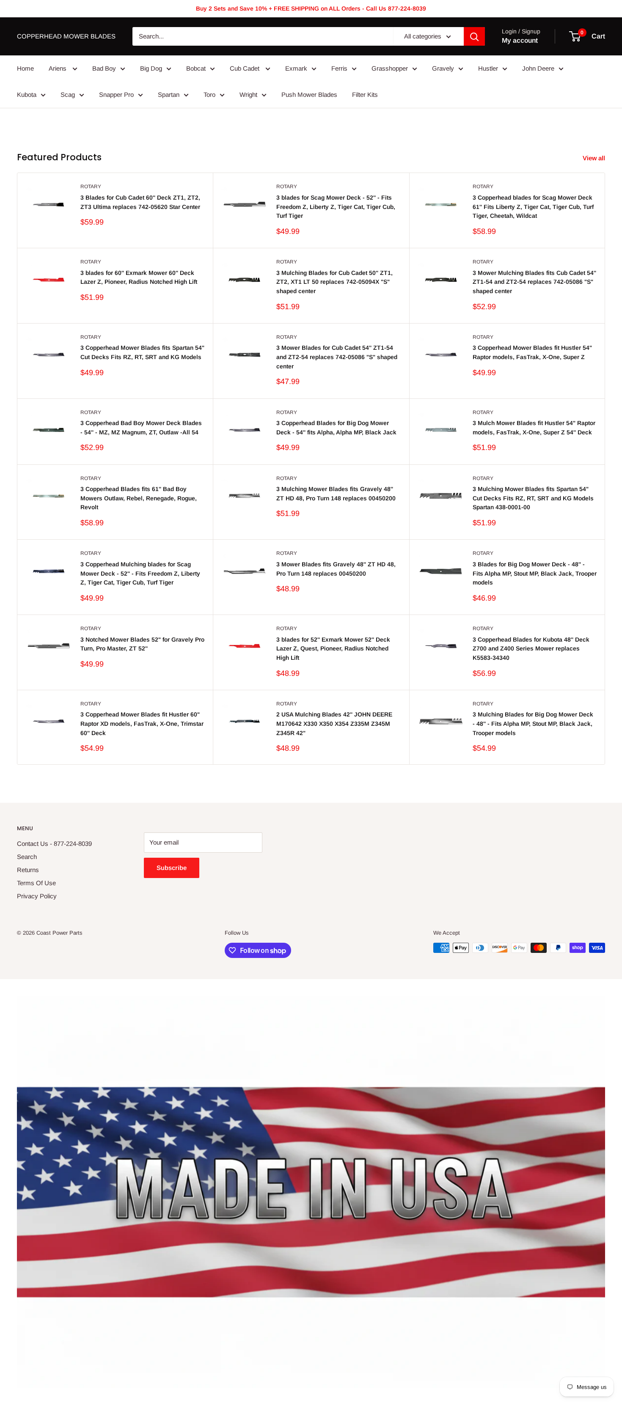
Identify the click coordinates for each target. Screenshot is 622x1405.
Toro (209, 94)
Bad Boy (104, 68)
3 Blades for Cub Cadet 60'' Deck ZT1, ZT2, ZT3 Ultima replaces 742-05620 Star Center (140, 202)
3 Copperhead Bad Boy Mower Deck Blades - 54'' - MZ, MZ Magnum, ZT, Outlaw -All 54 (141, 428)
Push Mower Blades (309, 94)
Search (27, 856)
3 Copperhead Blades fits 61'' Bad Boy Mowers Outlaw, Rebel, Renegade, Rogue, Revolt (138, 498)
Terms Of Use (36, 882)
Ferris (339, 68)
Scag (68, 94)
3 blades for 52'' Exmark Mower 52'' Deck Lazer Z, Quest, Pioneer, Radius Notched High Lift (333, 648)
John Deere (538, 68)
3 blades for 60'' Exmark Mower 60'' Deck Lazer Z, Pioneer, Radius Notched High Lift (138, 277)
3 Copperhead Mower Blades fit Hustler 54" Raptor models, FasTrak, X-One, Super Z (532, 352)
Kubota (26, 94)
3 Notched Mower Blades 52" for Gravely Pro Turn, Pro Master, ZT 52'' (142, 644)
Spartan (168, 94)
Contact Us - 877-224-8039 (54, 843)
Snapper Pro (116, 94)
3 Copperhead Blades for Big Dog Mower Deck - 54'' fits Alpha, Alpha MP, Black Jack (336, 428)
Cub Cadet (245, 68)
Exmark (296, 68)
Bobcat (196, 68)
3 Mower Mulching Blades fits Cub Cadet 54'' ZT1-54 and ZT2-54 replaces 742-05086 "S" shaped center (534, 281)
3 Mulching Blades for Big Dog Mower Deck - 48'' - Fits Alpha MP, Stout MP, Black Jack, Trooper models (533, 723)
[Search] (474, 36)
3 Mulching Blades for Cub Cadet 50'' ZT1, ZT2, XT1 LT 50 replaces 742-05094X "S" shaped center (334, 281)
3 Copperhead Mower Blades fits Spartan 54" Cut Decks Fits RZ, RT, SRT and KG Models (142, 352)
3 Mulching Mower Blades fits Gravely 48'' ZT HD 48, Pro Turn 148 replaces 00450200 (336, 494)
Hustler (488, 68)
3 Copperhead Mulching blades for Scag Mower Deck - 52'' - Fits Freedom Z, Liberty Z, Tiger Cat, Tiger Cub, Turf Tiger (140, 573)
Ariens (58, 68)
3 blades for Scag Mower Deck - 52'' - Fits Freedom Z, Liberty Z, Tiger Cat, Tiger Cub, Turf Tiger (335, 206)
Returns (28, 869)
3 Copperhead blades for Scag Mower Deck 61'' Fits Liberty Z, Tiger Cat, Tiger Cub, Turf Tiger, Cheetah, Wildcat (533, 206)
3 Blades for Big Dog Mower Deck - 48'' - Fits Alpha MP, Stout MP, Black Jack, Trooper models (535, 573)
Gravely (443, 68)
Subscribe (172, 867)
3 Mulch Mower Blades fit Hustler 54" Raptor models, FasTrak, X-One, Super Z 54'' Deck (534, 428)
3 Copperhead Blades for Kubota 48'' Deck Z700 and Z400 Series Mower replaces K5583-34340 (531, 648)
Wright (248, 94)
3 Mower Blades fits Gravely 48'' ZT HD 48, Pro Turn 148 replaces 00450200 (336, 569)
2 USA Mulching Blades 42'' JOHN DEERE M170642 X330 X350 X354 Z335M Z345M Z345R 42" (334, 723)
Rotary (90, 186)
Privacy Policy (37, 896)
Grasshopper (390, 68)
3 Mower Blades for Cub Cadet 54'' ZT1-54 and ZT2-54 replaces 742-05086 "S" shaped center (336, 356)
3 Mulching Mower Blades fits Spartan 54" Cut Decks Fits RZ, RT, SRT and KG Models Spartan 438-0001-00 (533, 498)
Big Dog (151, 68)
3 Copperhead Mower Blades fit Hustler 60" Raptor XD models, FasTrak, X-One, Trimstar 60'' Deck (142, 723)
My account (520, 40)
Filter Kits (365, 94)
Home (25, 68)
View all (595, 158)
